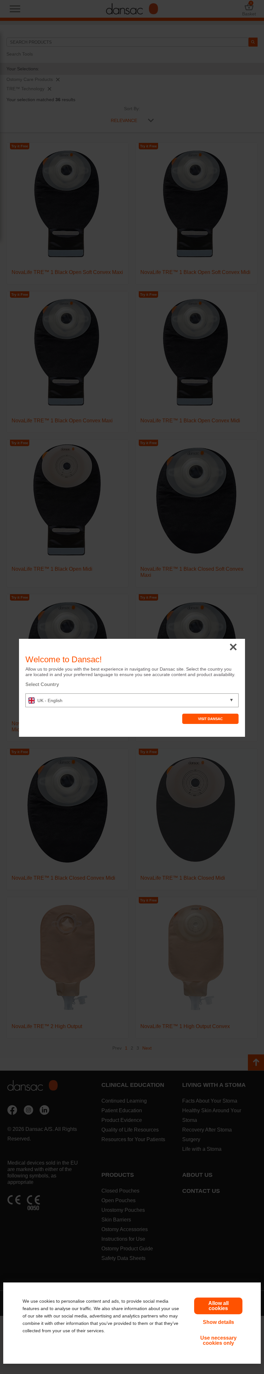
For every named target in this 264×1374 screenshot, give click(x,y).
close (233, 647)
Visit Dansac (210, 719)
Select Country (42, 684)
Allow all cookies (218, 1305)
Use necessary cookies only (218, 1340)
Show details (218, 1322)
